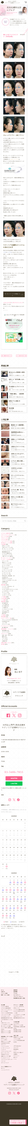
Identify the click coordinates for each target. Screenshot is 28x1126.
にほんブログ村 (7, 302)
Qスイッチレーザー (6, 571)
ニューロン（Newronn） (19, 1006)
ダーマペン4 (4, 565)
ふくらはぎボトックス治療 (6, 1024)
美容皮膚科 (4, 630)
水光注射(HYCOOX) (5, 1043)
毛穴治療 (4, 603)
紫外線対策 (16, 1049)
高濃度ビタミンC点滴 (18, 1037)
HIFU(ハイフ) (5, 545)
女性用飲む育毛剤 (17, 1031)
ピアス (3, 583)
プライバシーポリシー (18, 996)
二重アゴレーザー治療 (6, 556)
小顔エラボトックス (6, 547)
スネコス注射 (4, 539)
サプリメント (5, 624)
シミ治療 (3, 600)
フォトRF (4, 568)
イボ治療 (4, 607)
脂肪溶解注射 (5, 551)
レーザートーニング (6, 569)
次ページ (21, 355)
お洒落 (3, 641)
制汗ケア (15, 1057)
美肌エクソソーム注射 (6, 1031)
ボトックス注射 (5, 536)
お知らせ (3, 991)
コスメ (3, 622)
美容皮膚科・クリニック (7, 629)
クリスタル (4, 587)
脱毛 (3, 613)
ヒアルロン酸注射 (5, 533)
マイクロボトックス (6, 554)
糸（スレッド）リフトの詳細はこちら (12, 294)
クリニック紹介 (4, 993)
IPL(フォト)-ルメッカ (6, 567)
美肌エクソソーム (6, 562)
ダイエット (4, 592)
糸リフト (3, 1068)
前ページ (6, 355)
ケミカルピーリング (6, 609)
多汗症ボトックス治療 (6, 542)
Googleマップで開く (14, 972)
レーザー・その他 (5, 559)
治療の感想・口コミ (6, 642)
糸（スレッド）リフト (6, 548)
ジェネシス (3, 1049)
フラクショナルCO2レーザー (8, 580)
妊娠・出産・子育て (6, 635)
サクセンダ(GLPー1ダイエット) (9, 589)
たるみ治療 (4, 598)
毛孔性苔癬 (4, 612)
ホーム (2, 990)
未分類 (2, 644)
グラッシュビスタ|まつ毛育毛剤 (9, 619)
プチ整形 (3, 615)
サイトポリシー (17, 994)
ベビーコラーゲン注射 (6, 541)
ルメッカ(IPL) (4, 1039)
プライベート (4, 633)
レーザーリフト (5, 572)
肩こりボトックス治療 (6, 1026)
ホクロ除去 (4, 606)
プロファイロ (4, 538)
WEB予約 (14, 778)
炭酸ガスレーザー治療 (6, 1056)
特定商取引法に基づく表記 (19, 998)
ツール (15, 1059)
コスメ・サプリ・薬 (6, 618)
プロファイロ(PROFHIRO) (7, 1013)
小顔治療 (3, 544)
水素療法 (15, 1054)
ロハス (3, 639)
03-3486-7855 (14, 772)
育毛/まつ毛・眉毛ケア (18, 1052)
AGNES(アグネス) (6, 578)
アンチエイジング (5, 625)
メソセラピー (5, 593)
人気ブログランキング (17, 302)
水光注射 (4, 577)
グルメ (3, 638)
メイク (15, 1050)
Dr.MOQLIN (4, 621)
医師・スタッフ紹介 (5, 994)
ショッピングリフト (6, 550)
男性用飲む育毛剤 (17, 1030)
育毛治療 (3, 616)
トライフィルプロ (6, 564)
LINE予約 (14, 783)
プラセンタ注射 (17, 1038)
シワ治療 (3, 596)
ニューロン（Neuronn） (7, 586)
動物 (3, 636)
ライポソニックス (6, 595)
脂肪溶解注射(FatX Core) (6, 1017)
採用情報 (15, 991)
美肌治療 (3, 601)
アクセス (15, 993)
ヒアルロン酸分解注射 (6, 1008)
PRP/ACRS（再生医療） (7, 575)
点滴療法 (4, 581)
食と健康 (4, 627)
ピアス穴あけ (16, 1023)
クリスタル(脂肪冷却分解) (19, 1009)
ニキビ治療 (4, 604)
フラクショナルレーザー (6, 1051)
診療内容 (15, 990)
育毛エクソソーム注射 (6, 1032)
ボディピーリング (5, 1062)
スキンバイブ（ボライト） (7, 534)
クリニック (4, 632)
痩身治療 (3, 584)
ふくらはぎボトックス (6, 590)
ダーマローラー (5, 574)
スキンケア (4, 610)
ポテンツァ (4, 561)
